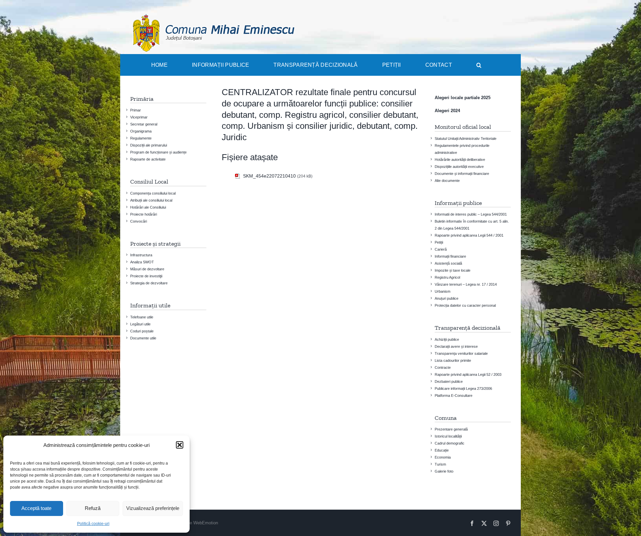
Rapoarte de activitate (148, 159)
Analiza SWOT (142, 262)
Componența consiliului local (153, 193)
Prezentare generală (451, 429)
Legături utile (140, 324)
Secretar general (143, 124)
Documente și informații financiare (462, 174)
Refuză (92, 508)
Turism (440, 464)
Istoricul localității (448, 436)
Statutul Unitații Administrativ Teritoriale (465, 139)
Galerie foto (444, 471)
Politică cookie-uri (93, 523)
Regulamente (141, 138)
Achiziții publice (447, 339)
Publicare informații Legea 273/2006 (463, 388)
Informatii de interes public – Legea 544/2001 (471, 214)
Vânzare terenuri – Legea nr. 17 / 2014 (466, 284)
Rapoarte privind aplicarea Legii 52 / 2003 (468, 374)
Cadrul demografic (449, 443)
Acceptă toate (36, 508)
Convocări (138, 221)
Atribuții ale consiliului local (151, 200)
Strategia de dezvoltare (149, 283)
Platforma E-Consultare (453, 395)
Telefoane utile (141, 317)
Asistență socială (448, 263)
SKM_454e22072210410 (269, 176)
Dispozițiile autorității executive (459, 167)
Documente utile (143, 338)
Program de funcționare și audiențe (158, 152)
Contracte (443, 367)
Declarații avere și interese (456, 346)
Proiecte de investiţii (146, 276)
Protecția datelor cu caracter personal (465, 305)
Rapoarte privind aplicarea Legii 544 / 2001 (469, 235)
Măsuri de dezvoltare (147, 269)
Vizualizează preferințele (152, 508)
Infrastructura (141, 255)
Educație (442, 450)
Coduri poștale (142, 331)
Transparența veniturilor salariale (461, 353)
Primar (135, 110)
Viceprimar (139, 117)
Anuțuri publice (446, 298)
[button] (179, 445)
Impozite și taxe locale (452, 270)
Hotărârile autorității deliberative (460, 160)
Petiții (439, 242)
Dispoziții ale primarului (148, 145)
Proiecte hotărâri (143, 214)
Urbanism (442, 291)
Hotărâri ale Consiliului (148, 207)
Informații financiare (450, 256)
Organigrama (141, 131)
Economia (443, 457)
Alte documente (447, 181)
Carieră (441, 249)
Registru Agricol (447, 277)
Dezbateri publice (449, 381)
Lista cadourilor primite (453, 360)
